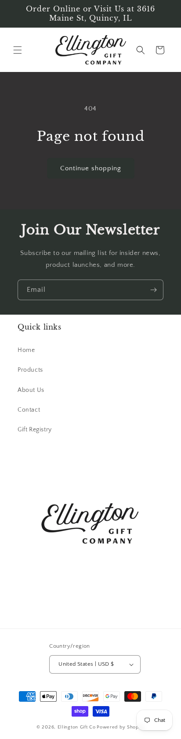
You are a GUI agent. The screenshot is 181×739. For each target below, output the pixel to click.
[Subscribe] (153, 290)
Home (26, 350)
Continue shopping (90, 168)
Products (30, 369)
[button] (17, 50)
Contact (29, 409)
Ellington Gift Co (77, 727)
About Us (31, 390)
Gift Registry (35, 429)
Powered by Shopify (121, 727)
